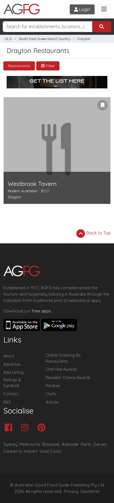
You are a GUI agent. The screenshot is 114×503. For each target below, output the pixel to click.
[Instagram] (26, 428)
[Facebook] (9, 428)
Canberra (12, 451)
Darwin (100, 444)
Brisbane (50, 444)
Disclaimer (90, 491)
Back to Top (98, 233)
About (8, 356)
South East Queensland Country (45, 39)
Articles (52, 402)
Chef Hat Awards (61, 369)
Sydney (10, 444)
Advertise (11, 364)
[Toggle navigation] (104, 9)
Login (84, 9)
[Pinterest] (43, 428)
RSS (7, 402)
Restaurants (19, 65)
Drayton (83, 39)
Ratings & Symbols (12, 382)
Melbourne (30, 444)
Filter (50, 65)
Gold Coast (50, 451)
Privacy (71, 491)
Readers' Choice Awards (68, 377)
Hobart (30, 451)
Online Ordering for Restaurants (63, 358)
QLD (8, 39)
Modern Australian (23, 191)
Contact (10, 393)
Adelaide (70, 444)
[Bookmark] (102, 105)
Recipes (53, 385)
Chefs (51, 393)
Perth (86, 444)
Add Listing (13, 372)
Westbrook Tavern (32, 184)
